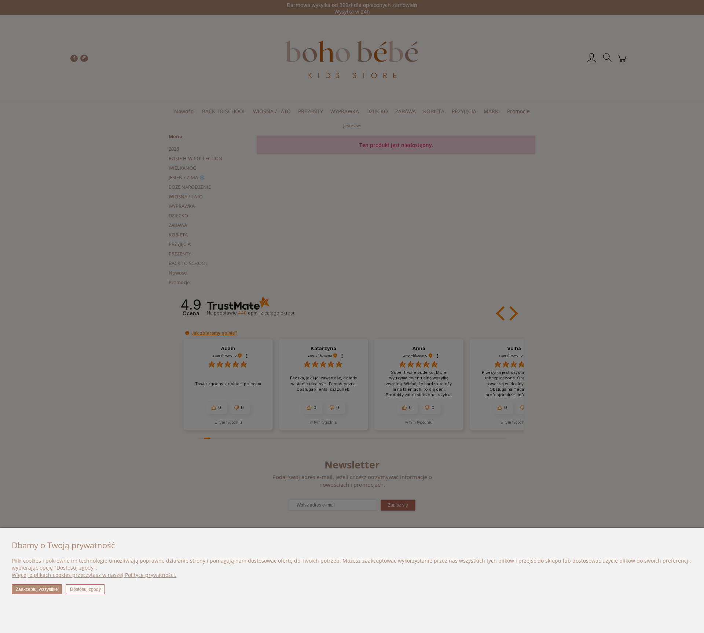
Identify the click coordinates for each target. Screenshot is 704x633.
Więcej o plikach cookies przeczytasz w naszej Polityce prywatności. (94, 574)
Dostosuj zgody (85, 589)
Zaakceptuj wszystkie (37, 589)
